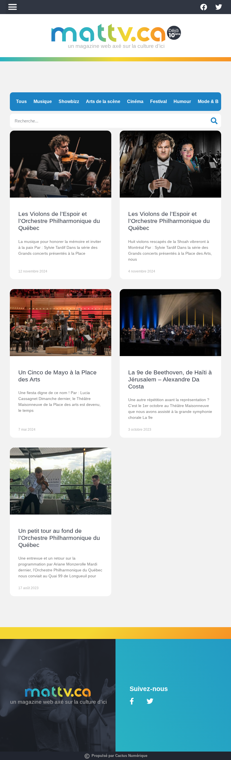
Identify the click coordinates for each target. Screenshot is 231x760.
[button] (13, 7)
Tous (21, 101)
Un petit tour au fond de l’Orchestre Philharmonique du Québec (59, 537)
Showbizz (69, 101)
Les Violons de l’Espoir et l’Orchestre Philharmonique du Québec (59, 221)
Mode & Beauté (214, 101)
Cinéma (135, 101)
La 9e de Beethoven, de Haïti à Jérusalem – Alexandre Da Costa (170, 379)
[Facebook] (203, 7)
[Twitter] (218, 7)
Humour (182, 101)
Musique (43, 101)
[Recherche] (214, 121)
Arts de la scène (103, 101)
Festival (158, 101)
